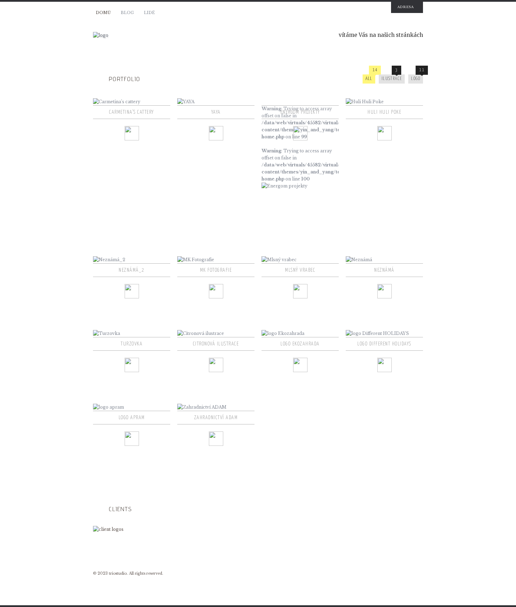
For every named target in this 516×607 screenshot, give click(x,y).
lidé (149, 12)
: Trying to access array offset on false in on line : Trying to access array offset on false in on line (300, 140)
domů (103, 12)
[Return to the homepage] (177, 35)
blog (127, 12)
